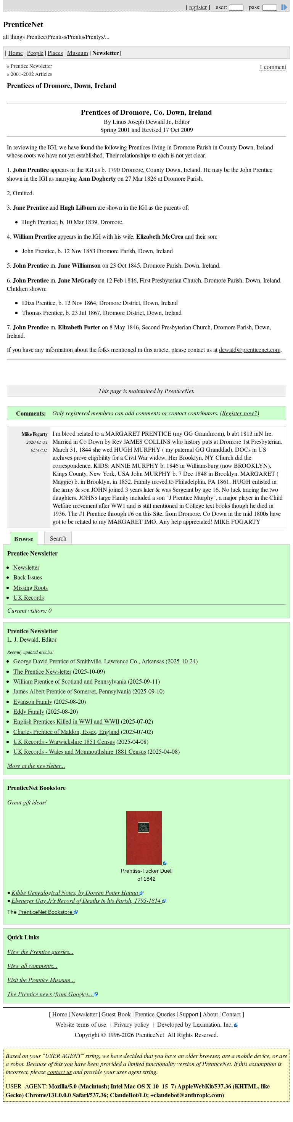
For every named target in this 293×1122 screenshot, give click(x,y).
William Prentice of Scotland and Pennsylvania (69, 681)
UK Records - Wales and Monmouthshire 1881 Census (79, 751)
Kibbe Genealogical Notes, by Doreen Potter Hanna (74, 892)
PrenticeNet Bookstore (45, 912)
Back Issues (27, 577)
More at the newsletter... (36, 765)
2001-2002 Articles (31, 74)
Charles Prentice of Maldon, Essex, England (66, 731)
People (35, 52)
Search (58, 538)
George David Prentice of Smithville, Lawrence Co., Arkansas (88, 661)
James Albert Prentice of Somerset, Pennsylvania (72, 691)
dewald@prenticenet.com (249, 349)
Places (55, 52)
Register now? (239, 413)
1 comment (272, 67)
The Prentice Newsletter (42, 671)
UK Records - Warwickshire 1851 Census (64, 741)
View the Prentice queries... (40, 951)
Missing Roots (30, 587)
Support (188, 1014)
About (210, 1014)
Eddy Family (28, 711)
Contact (231, 1014)
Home (15, 52)
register (198, 7)
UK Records (28, 597)
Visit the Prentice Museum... (41, 980)
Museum (77, 52)
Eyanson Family (32, 701)
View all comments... (32, 965)
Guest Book (116, 1014)
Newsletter (26, 567)
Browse (23, 538)
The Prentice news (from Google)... (49, 994)
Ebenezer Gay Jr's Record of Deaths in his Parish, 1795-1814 (86, 900)
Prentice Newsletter (31, 66)
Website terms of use (80, 1024)
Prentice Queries (155, 1014)
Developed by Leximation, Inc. (195, 1024)
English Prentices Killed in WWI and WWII (66, 721)
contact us (59, 1071)
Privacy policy (131, 1024)
